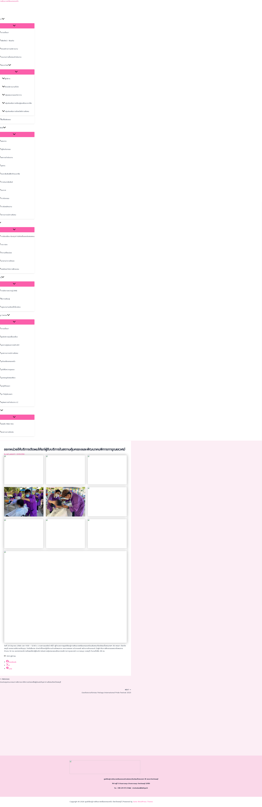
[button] (3, 19)
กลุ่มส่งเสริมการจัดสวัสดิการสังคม (17, 111)
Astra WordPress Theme (143, 801)
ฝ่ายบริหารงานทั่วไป (12, 87)
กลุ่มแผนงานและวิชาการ (13, 95)
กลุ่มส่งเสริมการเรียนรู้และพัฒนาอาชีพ (18, 103)
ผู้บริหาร (7, 78)
